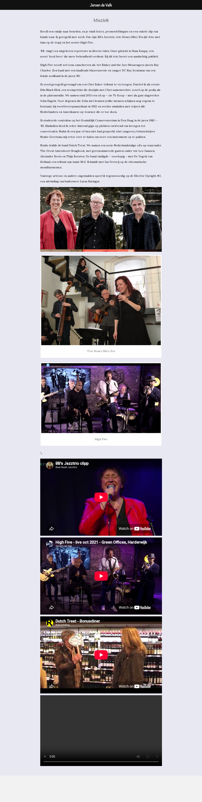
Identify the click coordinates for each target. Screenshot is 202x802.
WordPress (124, 789)
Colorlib (98, 789)
